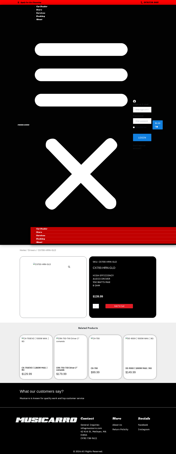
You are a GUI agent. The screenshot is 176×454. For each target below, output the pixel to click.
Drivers (32, 250)
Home (23, 250)
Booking (40, 16)
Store (39, 9)
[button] (149, 2)
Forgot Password (140, 130)
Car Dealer (41, 6)
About (39, 19)
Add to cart (119, 306)
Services (40, 12)
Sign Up (145, 148)
